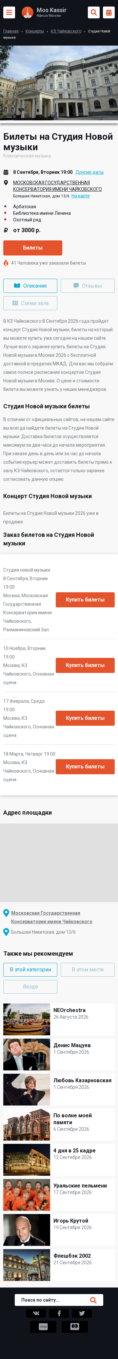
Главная (11, 31)
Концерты (35, 31)
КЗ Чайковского (66, 31)
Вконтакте (36, 1313)
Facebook (59, 1313)
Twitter (82, 1313)
